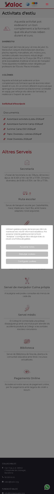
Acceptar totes (27, 247)
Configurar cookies (27, 261)
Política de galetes (22, 239)
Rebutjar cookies (27, 254)
